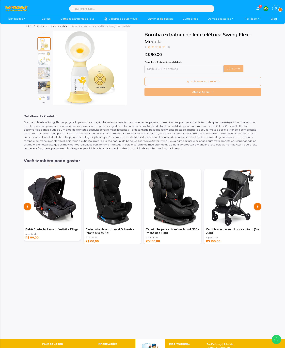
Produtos (42, 26)
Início (29, 26)
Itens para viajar (59, 26)
